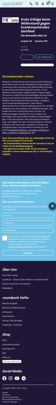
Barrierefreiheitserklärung (11, 399)
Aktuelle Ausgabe (9, 303)
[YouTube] (17, 378)
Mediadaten (7, 288)
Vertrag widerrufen (12, 361)
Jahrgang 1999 (41, 41)
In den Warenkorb (44, 57)
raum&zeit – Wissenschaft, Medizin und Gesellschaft (25, 279)
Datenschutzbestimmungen (20, 247)
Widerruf (6, 357)
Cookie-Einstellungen (9, 402)
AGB (4, 353)
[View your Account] (43, 4)
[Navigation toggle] (52, 4)
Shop (4, 340)
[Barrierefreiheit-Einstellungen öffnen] (52, 206)
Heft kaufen (7, 312)
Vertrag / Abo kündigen (12, 320)
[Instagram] (10, 378)
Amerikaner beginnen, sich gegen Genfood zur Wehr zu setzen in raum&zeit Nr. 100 (25, 131)
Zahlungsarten (8, 348)
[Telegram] (24, 378)
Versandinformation (11, 344)
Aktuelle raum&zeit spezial (14, 307)
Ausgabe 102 (26, 41)
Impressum (6, 395)
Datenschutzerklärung (10, 397)
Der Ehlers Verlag (9, 275)
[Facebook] (4, 378)
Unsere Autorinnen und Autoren (16, 283)
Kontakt (5, 392)
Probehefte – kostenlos (12, 325)
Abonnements (8, 316)
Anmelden (28, 253)
